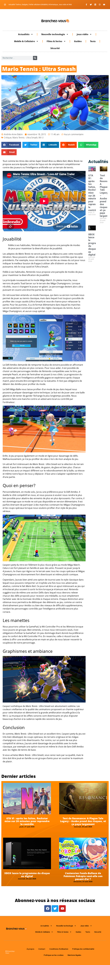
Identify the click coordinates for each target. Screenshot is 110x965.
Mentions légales (74, 955)
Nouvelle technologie (53, 34)
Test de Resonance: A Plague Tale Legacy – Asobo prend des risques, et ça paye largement (83, 821)
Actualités (24, 34)
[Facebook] (47, 908)
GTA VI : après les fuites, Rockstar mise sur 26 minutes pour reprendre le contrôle (27, 821)
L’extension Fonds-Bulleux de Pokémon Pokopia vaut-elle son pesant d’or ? (83, 876)
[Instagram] (100, 4)
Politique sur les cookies (53, 955)
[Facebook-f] (86, 4)
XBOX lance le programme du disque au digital (27, 875)
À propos (30, 949)
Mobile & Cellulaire (24, 41)
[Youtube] (104, 4)
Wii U (41, 137)
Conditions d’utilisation (58, 949)
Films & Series (54, 41)
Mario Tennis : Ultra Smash (25, 137)
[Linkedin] (95, 4)
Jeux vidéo (82, 34)
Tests (93, 41)
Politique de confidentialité (83, 949)
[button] (11, 145)
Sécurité (55, 48)
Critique (8, 137)
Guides (78, 41)
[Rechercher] (35, 58)
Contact (41, 949)
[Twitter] (91, 4)
